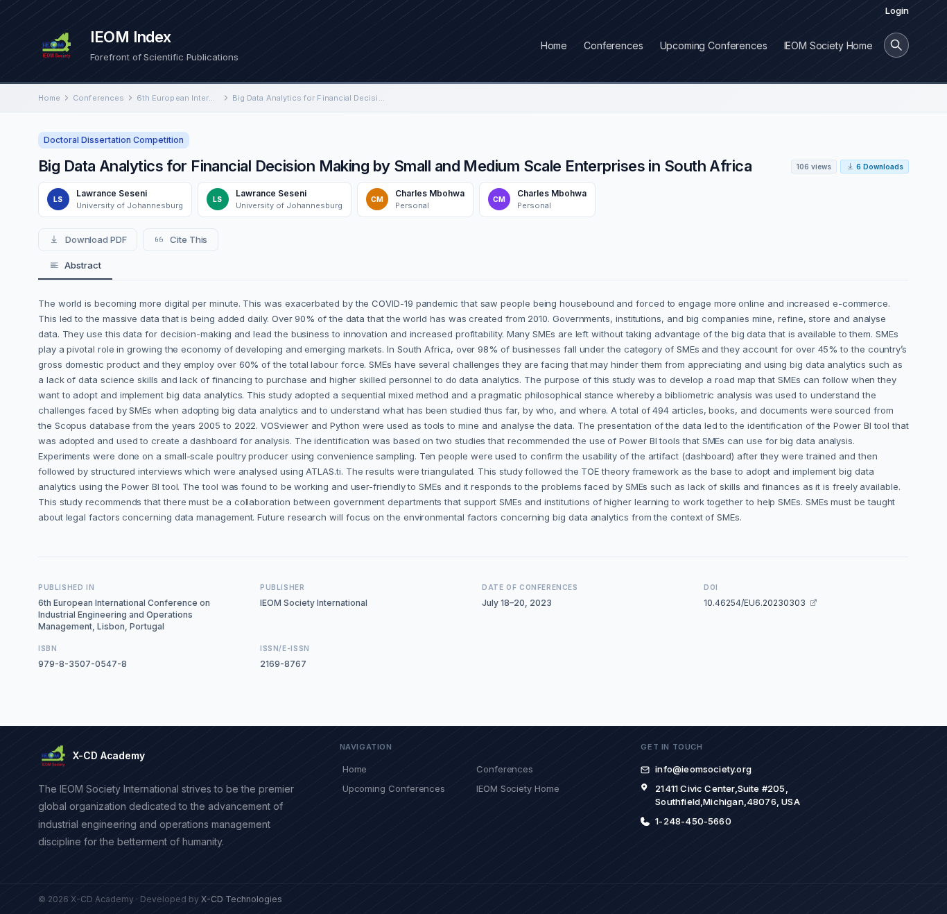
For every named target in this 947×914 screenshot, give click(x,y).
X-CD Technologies (241, 899)
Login (897, 10)
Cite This (188, 239)
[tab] (75, 265)
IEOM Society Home (828, 45)
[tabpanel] (473, 410)
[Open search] (896, 45)
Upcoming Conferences (713, 45)
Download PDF (96, 239)
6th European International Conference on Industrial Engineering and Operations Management (178, 98)
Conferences (613, 45)
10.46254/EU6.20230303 (755, 603)
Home (554, 45)
